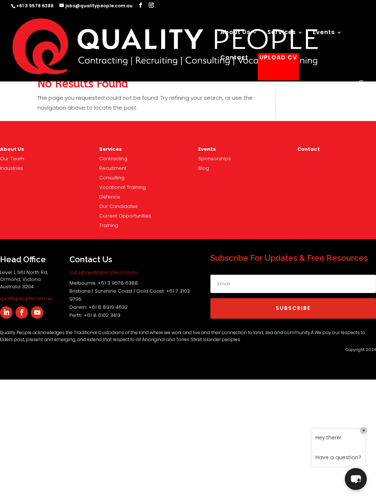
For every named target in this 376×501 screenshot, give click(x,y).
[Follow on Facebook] (21, 312)
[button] (356, 479)
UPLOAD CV (278, 58)
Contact (234, 58)
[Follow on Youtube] (37, 312)
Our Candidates (118, 206)
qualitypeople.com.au (26, 298)
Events (324, 33)
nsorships (214, 158)
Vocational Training (122, 187)
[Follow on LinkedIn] (6, 312)
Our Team (12, 158)
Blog (203, 168)
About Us (235, 33)
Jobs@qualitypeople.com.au (103, 272)
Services (281, 33)
